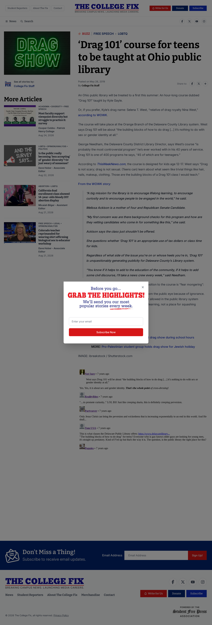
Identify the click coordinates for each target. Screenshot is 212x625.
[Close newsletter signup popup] (143, 287)
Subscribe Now (106, 332)
